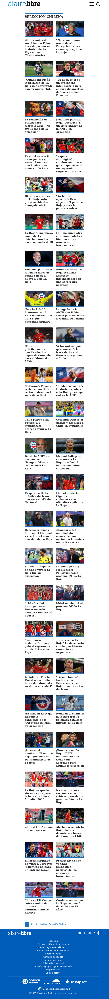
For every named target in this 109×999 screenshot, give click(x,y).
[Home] (24, 4)
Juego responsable (53, 960)
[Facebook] (79, 933)
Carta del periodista (53, 956)
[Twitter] (84, 933)
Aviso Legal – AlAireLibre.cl (53, 947)
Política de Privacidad (53, 963)
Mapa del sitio (53, 969)
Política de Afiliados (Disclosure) (53, 950)
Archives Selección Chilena (53, 924)
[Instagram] (89, 933)
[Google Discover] (98, 933)
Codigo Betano (53, 972)
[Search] (98, 4)
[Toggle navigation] (91, 3)
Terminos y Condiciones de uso (53, 944)
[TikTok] (93, 933)
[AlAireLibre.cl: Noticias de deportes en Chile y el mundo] (19, 933)
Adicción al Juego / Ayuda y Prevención (53, 966)
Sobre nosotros (53, 953)
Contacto (53, 940)
